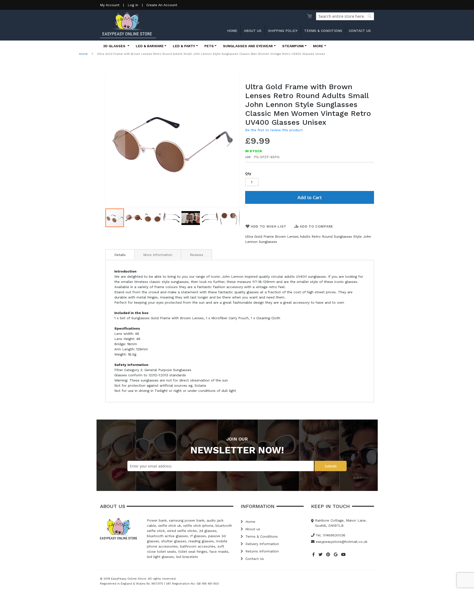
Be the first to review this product (274, 130)
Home (232, 31)
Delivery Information (261, 544)
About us (252, 31)
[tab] (120, 254)
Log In (133, 5)
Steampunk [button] (293, 46)
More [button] (318, 46)
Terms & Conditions (323, 31)
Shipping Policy (282, 31)
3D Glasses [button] (114, 46)
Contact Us (254, 559)
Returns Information (261, 551)
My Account (109, 5)
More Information (157, 255)
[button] (115, 141)
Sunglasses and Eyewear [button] (248, 46)
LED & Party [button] (184, 46)
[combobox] (345, 16)
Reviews (196, 255)
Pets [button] (209, 46)
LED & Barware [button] (150, 46)
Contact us (360, 31)
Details (120, 255)
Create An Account (161, 5)
